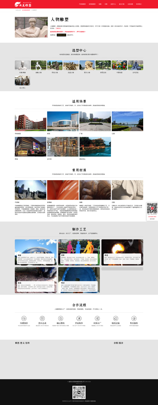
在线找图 (130, 4)
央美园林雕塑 (26, 10)
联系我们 (139, 4)
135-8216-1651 (61, 35)
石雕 (106, 4)
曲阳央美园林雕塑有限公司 (77, 381)
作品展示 (87, 401)
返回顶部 (152, 219)
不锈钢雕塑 (82, 4)
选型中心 (113, 4)
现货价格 (93, 401)
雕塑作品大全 (79, 383)
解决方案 (121, 4)
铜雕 (100, 4)
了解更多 (58, 28)
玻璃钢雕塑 (92, 4)
